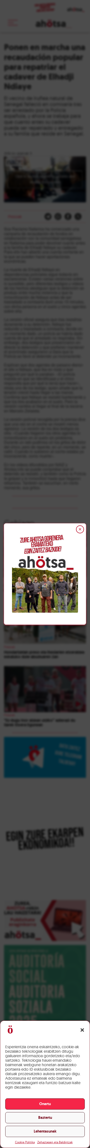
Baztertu (45, 1117)
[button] (82, 1030)
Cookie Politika (25, 1142)
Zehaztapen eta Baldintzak (55, 1142)
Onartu (45, 1103)
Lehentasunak (45, 1131)
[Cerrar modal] (80, 529)
